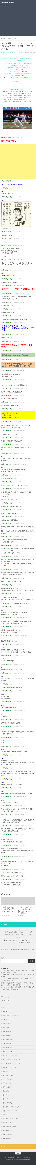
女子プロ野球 (7, 1087)
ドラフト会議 (7, 1031)
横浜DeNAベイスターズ (10, 1111)
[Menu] (34, 2)
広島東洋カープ (7, 1091)
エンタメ (5, 1012)
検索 (2, 958)
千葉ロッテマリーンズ (9, 1067)
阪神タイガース (7, 1130)
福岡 (17, 89)
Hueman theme (26, 1159)
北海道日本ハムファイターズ (11, 1063)
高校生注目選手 (7, 1134)
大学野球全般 (7, 1083)
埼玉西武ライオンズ (9, 1075)
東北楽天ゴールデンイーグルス (12, 1107)
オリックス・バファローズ (11, 1016)
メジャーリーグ (7, 1047)
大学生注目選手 (7, 1079)
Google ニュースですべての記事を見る (18, 77)
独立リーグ (6, 1115)
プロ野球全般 (7, 1043)
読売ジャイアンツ (8, 1123)
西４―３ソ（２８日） (16, 71)
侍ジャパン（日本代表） (10, 1055)
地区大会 (5, 1071)
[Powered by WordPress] (12, 1159)
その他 (5, 1019)
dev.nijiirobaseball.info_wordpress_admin (15, 52)
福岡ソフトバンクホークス (8, 38)
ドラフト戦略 (7, 1035)
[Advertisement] (18, 18)
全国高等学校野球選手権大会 (11, 1059)
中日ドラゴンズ (7, 1051)
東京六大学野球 (7, 1103)
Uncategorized (7, 1008)
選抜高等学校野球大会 (9, 1127)
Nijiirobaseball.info (7, 2)
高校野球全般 (7, 1138)
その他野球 (6, 1027)
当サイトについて (8, 1095)
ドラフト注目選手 (8, 1039)
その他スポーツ (7, 1023)
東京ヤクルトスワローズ (10, 1099)
